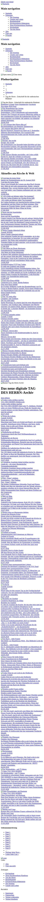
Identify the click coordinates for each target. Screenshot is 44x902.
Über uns (8, 33)
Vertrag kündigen (11, 899)
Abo (7, 31)
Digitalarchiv (23, 104)
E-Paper (11, 104)
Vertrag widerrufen (12, 897)
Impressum (9, 893)
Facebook (32, 104)
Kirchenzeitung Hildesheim (19, 23)
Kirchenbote (14, 27)
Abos (17, 104)
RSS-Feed (12, 106)
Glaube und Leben (16, 19)
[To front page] (4, 858)
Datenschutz (9, 895)
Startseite (8, 13)
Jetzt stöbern (5, 398)
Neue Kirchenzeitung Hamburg (21, 25)
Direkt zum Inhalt (7, 2)
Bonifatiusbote (15, 21)
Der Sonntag (14, 17)
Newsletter (5, 106)
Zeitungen (9, 15)
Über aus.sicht (10, 866)
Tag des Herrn (15, 29)
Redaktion (4, 104)
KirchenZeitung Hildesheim (15, 881)
